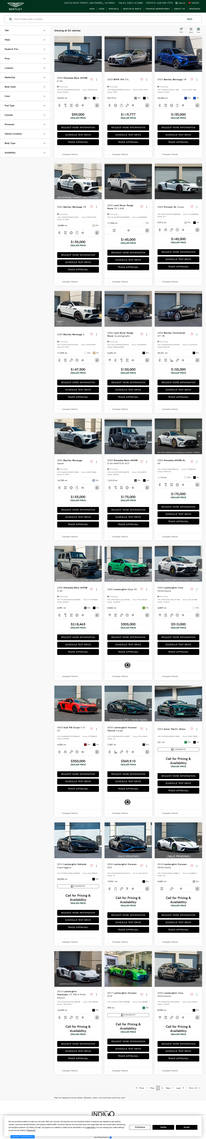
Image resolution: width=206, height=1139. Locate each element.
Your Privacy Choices (101, 1137)
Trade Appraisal (78, 142)
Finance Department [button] (158, 9)
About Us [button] (179, 9)
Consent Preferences (22, 1137)
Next (169, 1088)
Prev (151, 1088)
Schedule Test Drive (78, 135)
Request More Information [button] (78, 127)
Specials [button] (114, 9)
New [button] (92, 9)
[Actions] (96, 79)
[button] (99, 54)
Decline (163, 1127)
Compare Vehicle (70, 154)
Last (179, 1088)
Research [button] (194, 9)
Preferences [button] (30, 1130)
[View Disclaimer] (82, 105)
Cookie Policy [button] (90, 1127)
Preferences (140, 1127)
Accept (187, 1127)
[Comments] (97, 105)
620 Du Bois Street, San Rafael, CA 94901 (89, 3)
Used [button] (101, 9)
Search (189, 19)
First (140, 1088)
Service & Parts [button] (132, 9)
